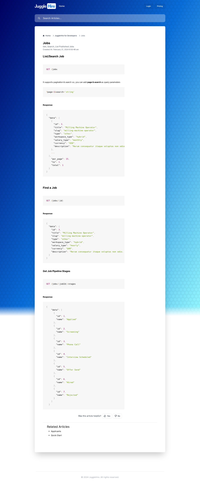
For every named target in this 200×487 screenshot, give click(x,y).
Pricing (160, 6)
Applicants (56, 431)
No (119, 416)
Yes (108, 416)
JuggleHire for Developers (66, 36)
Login (148, 6)
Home (62, 6)
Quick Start (56, 435)
